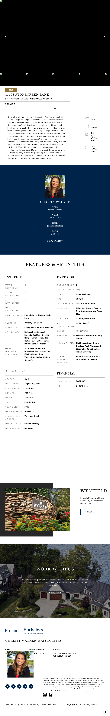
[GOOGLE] (25, 686)
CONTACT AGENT (55, 241)
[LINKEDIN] (13, 686)
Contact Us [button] (55, 593)
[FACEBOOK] (7, 686)
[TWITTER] (19, 686)
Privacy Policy (90, 705)
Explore (90, 512)
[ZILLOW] (31, 686)
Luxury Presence (48, 705)
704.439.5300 (55, 218)
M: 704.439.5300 (37, 653)
